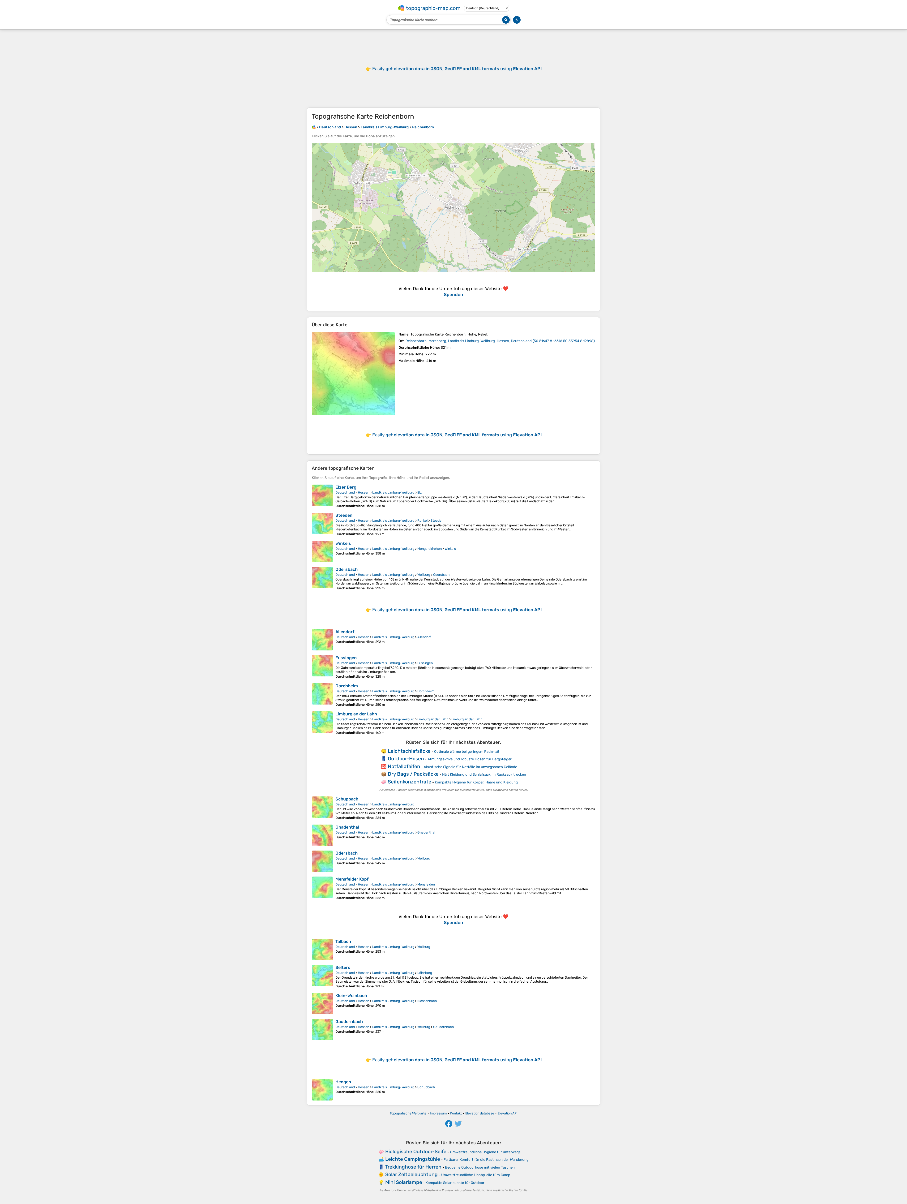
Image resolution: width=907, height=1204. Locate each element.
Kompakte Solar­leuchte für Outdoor (455, 1183)
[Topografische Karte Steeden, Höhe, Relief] (322, 524)
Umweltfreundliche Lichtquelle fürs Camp (475, 1175)
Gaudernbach (349, 1021)
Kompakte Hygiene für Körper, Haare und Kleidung (476, 782)
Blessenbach (427, 1001)
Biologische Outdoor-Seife (415, 1151)
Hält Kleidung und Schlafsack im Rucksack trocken (484, 774)
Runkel (422, 521)
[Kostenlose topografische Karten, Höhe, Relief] (314, 127)
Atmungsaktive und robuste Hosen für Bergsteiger (470, 759)
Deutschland (345, 492)
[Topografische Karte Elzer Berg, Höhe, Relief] (322, 496)
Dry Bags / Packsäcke (413, 774)
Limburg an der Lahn (356, 714)
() (500, 341)
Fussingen (346, 657)
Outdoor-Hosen (406, 758)
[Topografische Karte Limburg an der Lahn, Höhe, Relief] (322, 723)
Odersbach (346, 569)
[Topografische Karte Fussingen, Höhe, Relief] (322, 667)
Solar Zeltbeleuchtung (411, 1174)
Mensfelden (426, 884)
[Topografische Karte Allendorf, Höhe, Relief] (322, 639)
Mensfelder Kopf (351, 879)
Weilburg (423, 575)
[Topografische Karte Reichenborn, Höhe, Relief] (353, 373)
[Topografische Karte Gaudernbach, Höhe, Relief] (322, 1029)
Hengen (343, 1081)
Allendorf (344, 631)
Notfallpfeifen (404, 766)
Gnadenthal (347, 827)
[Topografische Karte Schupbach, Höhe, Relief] (322, 808)
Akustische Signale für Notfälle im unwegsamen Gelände (470, 767)
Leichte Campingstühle (412, 1159)
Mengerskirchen (429, 549)
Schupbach (346, 799)
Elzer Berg (345, 487)
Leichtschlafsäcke (409, 751)
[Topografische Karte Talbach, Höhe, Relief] (322, 949)
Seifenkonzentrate (409, 782)
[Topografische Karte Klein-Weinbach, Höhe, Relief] (322, 1003)
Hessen (363, 492)
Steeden (343, 515)
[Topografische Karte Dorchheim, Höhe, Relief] (322, 695)
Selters (342, 967)
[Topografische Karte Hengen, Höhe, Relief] (322, 1090)
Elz (419, 492)
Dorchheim (346, 685)
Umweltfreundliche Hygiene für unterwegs (485, 1152)
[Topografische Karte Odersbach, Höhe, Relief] (322, 578)
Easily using (457, 68)
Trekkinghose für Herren (413, 1167)
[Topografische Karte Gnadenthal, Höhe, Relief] (322, 835)
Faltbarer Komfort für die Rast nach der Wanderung (486, 1159)
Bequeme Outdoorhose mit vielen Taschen (480, 1167)
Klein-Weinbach (351, 995)
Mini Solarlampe (403, 1182)
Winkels (343, 543)
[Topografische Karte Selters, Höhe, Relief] (322, 976)
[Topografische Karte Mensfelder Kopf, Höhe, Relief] (322, 888)
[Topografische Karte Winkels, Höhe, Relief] (322, 551)
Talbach (343, 941)
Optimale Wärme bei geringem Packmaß (466, 751)
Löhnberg (424, 973)
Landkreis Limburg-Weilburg (393, 492)
